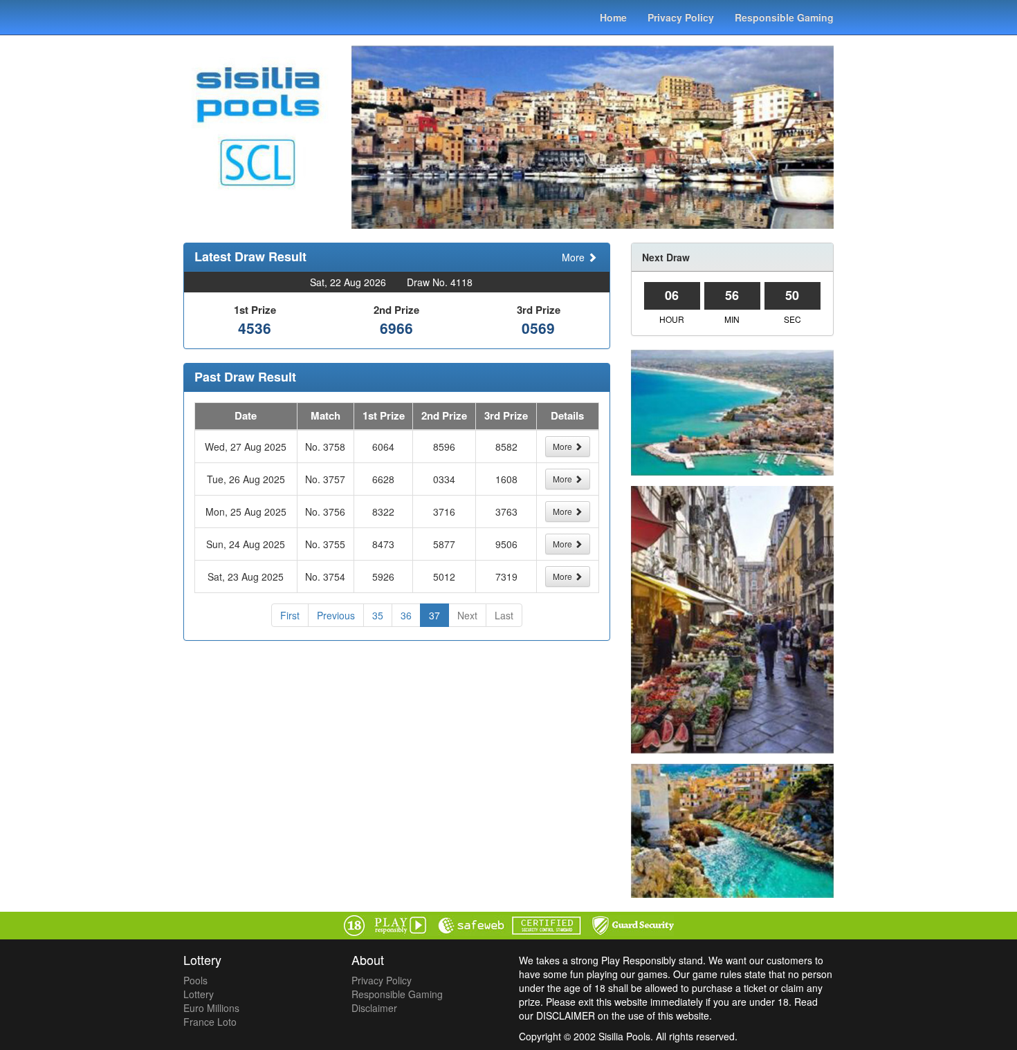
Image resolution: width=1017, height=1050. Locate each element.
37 (434, 615)
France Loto (210, 1022)
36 (406, 615)
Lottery (198, 994)
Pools (195, 980)
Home (613, 17)
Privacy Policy (681, 17)
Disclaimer (374, 1008)
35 (377, 615)
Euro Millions (211, 1008)
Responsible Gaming (784, 17)
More (574, 257)
